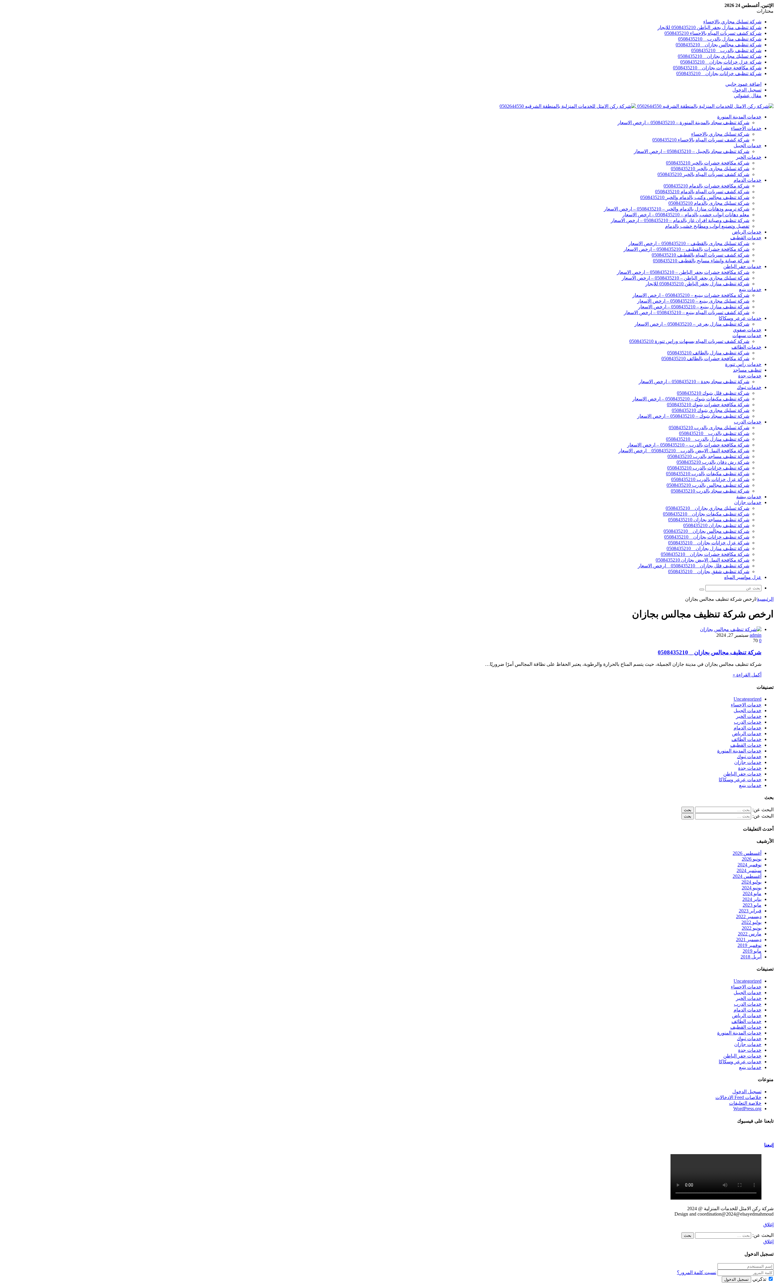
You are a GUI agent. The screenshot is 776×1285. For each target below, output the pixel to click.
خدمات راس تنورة (743, 364)
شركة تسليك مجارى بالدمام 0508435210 (708, 203)
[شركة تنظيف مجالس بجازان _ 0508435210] (730, 629)
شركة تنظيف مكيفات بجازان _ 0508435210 (706, 513)
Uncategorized (747, 699)
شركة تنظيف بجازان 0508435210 (716, 525)
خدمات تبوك (749, 387)
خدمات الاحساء (746, 128)
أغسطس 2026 (747, 853)
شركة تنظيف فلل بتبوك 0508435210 (713, 393)
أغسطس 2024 (747, 876)
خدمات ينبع (750, 289)
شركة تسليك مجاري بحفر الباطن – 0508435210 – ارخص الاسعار (685, 278)
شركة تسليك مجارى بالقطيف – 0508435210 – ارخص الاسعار (688, 243)
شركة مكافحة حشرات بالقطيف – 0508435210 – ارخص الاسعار (686, 249)
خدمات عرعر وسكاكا (740, 318)
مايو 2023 (752, 905)
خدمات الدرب (747, 421)
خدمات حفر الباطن (742, 266)
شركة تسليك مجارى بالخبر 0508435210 (710, 168)
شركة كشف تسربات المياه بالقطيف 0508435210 (700, 254)
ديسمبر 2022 (748, 916)
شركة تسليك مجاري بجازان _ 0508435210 (719, 56)
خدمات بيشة (748, 496)
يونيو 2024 (751, 887)
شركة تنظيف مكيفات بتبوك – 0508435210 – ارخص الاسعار (690, 398)
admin (755, 635)
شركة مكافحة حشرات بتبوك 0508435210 (708, 404)
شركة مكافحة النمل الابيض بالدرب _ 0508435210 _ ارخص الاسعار (683, 450)
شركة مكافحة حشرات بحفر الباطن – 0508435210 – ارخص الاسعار (683, 272)
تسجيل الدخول (746, 1091)
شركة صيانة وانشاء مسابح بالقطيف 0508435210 (701, 260)
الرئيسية (765, 599)
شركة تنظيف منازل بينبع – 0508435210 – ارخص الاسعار (693, 306)
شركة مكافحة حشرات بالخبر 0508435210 (707, 162)
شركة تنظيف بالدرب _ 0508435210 (726, 50)
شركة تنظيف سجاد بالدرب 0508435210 (710, 490)
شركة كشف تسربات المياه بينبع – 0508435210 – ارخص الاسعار (686, 312)
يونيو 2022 (751, 928)
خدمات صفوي (747, 329)
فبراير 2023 (750, 910)
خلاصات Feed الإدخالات (738, 1097)
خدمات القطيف (745, 237)
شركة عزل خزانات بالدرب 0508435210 (710, 479)
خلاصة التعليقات (745, 1103)
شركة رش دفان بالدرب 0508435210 (713, 462)
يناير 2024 (751, 899)
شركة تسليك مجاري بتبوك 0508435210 (710, 410)
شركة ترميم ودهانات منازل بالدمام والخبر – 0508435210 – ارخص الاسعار (676, 208)
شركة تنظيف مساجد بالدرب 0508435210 (708, 456)
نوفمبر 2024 (749, 864)
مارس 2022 (749, 933)
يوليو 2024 (751, 882)
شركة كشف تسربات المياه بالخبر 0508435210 (703, 174)
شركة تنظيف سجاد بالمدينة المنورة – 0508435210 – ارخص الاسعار (683, 122)
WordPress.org (747, 1108)
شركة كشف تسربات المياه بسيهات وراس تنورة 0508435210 (689, 341)
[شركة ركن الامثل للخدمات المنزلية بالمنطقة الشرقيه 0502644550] (637, 106)
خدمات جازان (747, 502)
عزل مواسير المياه (742, 577)
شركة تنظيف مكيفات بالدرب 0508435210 (707, 473)
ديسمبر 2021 (748, 939)
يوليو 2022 (751, 922)
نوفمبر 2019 (749, 945)
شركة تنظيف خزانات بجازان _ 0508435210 (718, 73)
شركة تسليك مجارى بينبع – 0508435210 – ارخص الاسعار (693, 301)
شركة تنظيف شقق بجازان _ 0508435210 (708, 571)
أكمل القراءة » (747, 674)
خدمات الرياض (746, 231)
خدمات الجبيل (747, 145)
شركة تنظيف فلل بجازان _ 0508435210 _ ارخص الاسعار (693, 565)
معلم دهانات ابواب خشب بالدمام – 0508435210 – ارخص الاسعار (685, 214)
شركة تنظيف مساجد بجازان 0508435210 (708, 519)
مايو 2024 (752, 893)
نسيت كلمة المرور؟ (696, 1272)
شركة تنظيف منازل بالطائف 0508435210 (708, 352)
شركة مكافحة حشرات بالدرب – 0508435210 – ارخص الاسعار (688, 444)
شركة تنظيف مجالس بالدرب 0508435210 (708, 485)
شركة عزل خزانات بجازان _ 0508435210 (720, 62)
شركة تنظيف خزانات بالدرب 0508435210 (708, 467)
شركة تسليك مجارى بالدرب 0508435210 (709, 427)
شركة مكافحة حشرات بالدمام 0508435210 (706, 185)
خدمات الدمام (747, 180)
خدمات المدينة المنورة (739, 116)
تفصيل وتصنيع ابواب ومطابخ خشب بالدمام (707, 226)
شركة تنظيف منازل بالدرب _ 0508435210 (719, 39)
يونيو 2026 (751, 859)
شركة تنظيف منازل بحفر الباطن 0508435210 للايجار (709, 27)
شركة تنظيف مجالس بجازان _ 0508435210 (718, 44)
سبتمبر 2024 (749, 870)
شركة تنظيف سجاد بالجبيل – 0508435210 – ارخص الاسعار (691, 151)
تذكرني (759, 1279)
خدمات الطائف (746, 347)
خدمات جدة (749, 375)
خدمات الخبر (748, 157)
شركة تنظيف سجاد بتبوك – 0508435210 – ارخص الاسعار (693, 416)
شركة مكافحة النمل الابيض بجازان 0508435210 (702, 560)
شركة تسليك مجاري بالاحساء (732, 21)
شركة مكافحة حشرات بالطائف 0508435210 (705, 358)
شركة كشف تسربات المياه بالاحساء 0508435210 (712, 33)
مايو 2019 (752, 951)
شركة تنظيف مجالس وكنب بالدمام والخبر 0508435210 (694, 197)
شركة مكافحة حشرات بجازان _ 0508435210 (717, 67)
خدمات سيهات (746, 335)
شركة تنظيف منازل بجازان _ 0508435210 (708, 548)
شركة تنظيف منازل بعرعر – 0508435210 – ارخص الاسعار (691, 324)
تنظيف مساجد (747, 370)
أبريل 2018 (751, 956)
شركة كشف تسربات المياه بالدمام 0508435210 (702, 191)
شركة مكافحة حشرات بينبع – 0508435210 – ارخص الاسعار (690, 295)
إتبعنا (769, 1144)
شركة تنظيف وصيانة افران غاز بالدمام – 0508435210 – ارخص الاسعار (680, 220)
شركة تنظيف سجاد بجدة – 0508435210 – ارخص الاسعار (694, 381)
